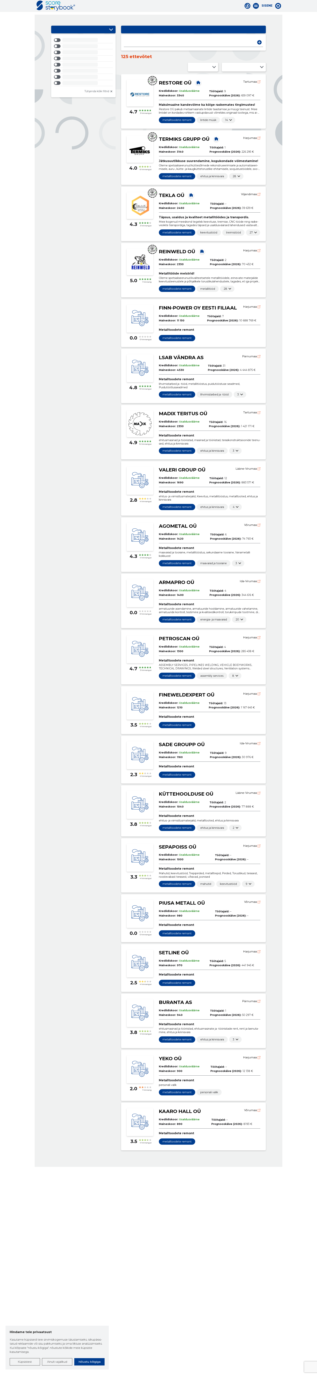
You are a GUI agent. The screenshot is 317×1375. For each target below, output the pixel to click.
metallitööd (207, 288)
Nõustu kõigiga (90, 1361)
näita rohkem (226, 120)
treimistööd (233, 232)
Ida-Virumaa (249, 581)
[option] (83, 40)
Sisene (267, 5)
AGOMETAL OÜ (178, 526)
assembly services (211, 675)
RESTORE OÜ (175, 83)
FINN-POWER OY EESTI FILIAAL (198, 308)
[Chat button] (247, 6)
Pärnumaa (250, 356)
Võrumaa (251, 525)
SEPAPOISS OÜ (177, 847)
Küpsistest (25, 1361)
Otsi (259, 42)
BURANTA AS (175, 1002)
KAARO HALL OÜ (180, 1111)
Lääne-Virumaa (247, 468)
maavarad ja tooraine (213, 563)
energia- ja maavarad (213, 619)
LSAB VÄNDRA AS (181, 357)
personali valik (209, 1092)
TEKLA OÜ (171, 195)
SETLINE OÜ (174, 953)
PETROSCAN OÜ (179, 639)
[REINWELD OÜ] (202, 251)
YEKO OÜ (170, 1058)
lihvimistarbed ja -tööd (214, 394)
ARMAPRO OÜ (176, 582)
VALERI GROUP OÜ (182, 470)
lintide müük (208, 120)
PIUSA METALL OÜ (182, 903)
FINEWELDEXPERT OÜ (186, 695)
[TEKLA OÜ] (191, 195)
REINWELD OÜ (177, 252)
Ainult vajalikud (57, 1361)
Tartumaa (250, 81)
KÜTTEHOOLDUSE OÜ (186, 794)
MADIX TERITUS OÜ (183, 413)
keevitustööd (208, 232)
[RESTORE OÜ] (198, 82)
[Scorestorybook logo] (56, 6)
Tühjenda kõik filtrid (96, 91)
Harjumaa (250, 138)
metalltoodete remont (177, 120)
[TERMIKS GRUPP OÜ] (216, 138)
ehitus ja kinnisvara (212, 176)
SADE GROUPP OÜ (182, 744)
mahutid (205, 884)
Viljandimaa (249, 194)
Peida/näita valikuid (111, 29)
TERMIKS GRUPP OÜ (184, 139)
